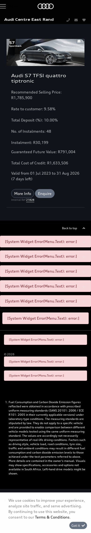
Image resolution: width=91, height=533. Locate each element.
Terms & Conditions (52, 517)
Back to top (69, 228)
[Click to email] (76, 19)
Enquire (45, 193)
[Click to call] (68, 19)
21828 (30, 199)
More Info (22, 193)
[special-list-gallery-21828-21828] (45, 52)
